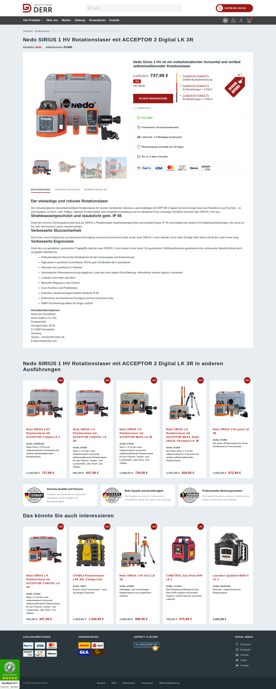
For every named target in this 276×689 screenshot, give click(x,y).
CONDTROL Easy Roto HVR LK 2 (184, 577)
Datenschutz (129, 683)
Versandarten (97, 20)
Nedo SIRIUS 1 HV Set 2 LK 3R (137, 577)
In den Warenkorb (153, 98)
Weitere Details (44, 426)
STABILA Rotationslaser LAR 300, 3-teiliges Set (88, 577)
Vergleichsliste (144, 108)
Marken (66, 20)
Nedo (38, 47)
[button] (31, 108)
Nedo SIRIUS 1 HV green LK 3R (231, 431)
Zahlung (80, 20)
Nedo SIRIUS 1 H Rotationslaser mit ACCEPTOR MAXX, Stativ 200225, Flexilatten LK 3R (182, 435)
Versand (101, 683)
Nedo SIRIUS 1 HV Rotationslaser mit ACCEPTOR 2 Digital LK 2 (43, 433)
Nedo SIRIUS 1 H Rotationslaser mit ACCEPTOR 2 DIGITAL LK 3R (90, 435)
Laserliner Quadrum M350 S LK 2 (231, 577)
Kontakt (114, 20)
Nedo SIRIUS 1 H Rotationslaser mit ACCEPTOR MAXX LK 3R (135, 433)
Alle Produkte (31, 20)
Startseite (28, 31)
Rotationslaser (42, 31)
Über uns (52, 20)
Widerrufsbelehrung (169, 683)
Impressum (147, 683)
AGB (113, 683)
